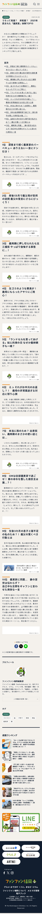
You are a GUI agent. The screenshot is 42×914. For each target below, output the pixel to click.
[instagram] (12, 873)
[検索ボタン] (34, 4)
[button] (16, 646)
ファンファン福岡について (14, 891)
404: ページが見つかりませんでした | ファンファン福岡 (26, 184)
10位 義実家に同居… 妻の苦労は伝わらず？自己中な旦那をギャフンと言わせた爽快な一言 (21, 129)
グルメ (7, 887)
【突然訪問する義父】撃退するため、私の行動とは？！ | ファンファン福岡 (27, 568)
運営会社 (30, 900)
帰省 (33, 718)
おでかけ (14, 887)
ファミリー (7, 718)
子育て (20, 718)
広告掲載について (14, 896)
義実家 (6, 721)
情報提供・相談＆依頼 (26, 896)
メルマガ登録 (33, 891)
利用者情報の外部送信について (18, 900)
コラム (35, 887)
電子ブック (21, 893)
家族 (27, 718)
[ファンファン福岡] (11, 4)
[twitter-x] (8, 873)
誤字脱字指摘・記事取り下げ (14, 898)
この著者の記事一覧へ (21, 699)
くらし (6, 17)
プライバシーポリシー (29, 898)
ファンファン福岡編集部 (13, 681)
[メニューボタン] (38, 4)
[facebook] (4, 873)
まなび (29, 887)
